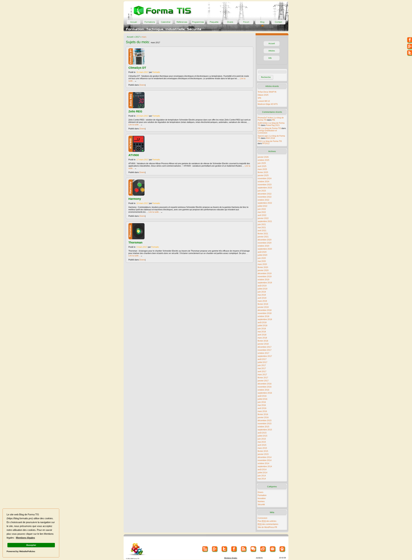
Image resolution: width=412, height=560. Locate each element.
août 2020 (262, 252)
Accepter (31, 545)
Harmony (134, 198)
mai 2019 (262, 295)
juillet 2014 (262, 472)
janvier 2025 (263, 175)
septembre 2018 (265, 319)
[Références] (182, 22)
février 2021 (263, 234)
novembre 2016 (265, 387)
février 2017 (263, 378)
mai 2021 (262, 227)
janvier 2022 (263, 218)
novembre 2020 (265, 243)
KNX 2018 (270, 138)
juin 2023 (262, 191)
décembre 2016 (265, 384)
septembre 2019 (265, 283)
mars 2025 (262, 169)
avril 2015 (262, 445)
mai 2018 (262, 332)
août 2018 (262, 322)
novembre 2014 (265, 460)
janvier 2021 (263, 237)
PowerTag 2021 (273, 125)
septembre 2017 (265, 356)
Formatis (156, 72)
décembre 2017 (265, 347)
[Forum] (246, 22)
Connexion (262, 518)
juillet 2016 (262, 399)
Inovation (262, 498)
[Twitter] (224, 549)
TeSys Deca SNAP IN (267, 92)
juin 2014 (262, 476)
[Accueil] (133, 22)
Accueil (130, 37)
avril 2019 (262, 298)
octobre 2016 (263, 390)
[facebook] (234, 549)
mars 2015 (262, 448)
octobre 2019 (263, 279)
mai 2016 (262, 405)
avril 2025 (262, 166)
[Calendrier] (166, 22)
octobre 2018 (263, 316)
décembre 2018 (265, 310)
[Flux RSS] (243, 549)
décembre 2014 (265, 457)
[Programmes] (198, 22)
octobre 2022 (263, 200)
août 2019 (262, 286)
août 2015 (262, 433)
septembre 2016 (265, 393)
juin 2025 (262, 163)
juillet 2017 (262, 362)
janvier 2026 (263, 157)
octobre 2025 (263, 160)
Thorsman (135, 242)
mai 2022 (262, 212)
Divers (142, 85)
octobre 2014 (263, 463)
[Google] (214, 549)
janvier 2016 (263, 417)
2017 (137, 37)
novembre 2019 (265, 276)
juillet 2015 (262, 436)
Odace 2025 (263, 95)
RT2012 (266, 143)
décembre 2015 (265, 420)
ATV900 (133, 155)
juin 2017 (262, 365)
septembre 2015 (265, 430)
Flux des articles (267, 521)
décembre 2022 (265, 194)
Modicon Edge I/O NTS (268, 104)
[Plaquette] (214, 22)
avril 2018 (262, 335)
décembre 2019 (265, 273)
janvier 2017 (263, 381)
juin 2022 (262, 209)
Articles (271, 51)
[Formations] (149, 22)
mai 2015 (262, 442)
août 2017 (262, 359)
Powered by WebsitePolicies (21, 551)
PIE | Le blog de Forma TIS (269, 128)
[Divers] (230, 22)
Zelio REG (135, 111)
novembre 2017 (265, 350)
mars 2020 (262, 264)
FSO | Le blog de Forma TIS (270, 141)
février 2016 (263, 414)
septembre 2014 (265, 466)
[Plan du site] (205, 549)
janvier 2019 (263, 307)
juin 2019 (262, 292)
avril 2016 (262, 408)
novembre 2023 (265, 184)
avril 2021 (262, 230)
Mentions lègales (230, 558)
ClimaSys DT (137, 67)
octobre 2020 (263, 246)
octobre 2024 (263, 181)
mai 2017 (262, 368)
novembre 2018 (265, 313)
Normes (261, 501)
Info (270, 58)
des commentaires (268, 524)
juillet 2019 (262, 289)
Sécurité (261, 504)
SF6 (259, 98)
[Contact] (278, 22)
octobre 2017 (263, 353)
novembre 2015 (265, 423)
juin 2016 (262, 402)
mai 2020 (262, 261)
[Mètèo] (263, 549)
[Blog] (262, 22)
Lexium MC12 (264, 101)
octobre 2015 (263, 427)
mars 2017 (262, 374)
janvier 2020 (263, 270)
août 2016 (262, 396)
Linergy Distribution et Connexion (267, 131)
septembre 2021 (265, 221)
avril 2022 (262, 215)
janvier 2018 (263, 344)
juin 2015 (262, 439)
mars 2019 (262, 301)
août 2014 (262, 469)
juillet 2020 (262, 255)
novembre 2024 (265, 178)
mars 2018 (262, 338)
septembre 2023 (265, 188)
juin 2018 (262, 328)
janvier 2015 (263, 454)
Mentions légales (25, 537)
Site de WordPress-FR (267, 527)
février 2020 (263, 267)
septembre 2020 (265, 249)
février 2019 (263, 304)
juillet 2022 (262, 206)
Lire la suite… (135, 125)
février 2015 (263, 451)
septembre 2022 (265, 203)
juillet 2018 (262, 325)
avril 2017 (262, 371)
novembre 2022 (265, 197)
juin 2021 (262, 224)
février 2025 (263, 172)
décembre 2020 (265, 240)
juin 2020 (262, 258)
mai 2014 (262, 479)
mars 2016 (262, 411)
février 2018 (263, 341)
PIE (273, 120)
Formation (262, 495)
